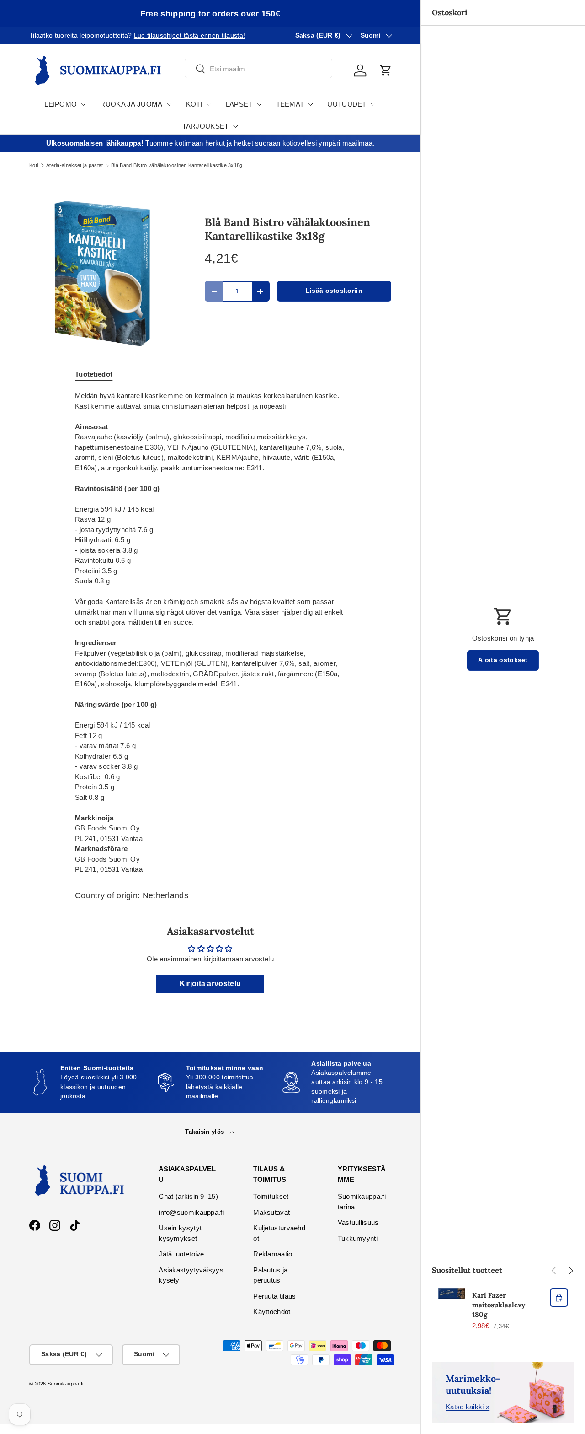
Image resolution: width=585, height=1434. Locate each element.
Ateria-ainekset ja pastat (74, 165)
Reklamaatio (272, 1254)
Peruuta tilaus (274, 1296)
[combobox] (258, 68)
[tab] (93, 374)
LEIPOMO (60, 104)
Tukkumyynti (358, 1238)
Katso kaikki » (467, 1407)
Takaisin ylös (205, 1131)
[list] (102, 273)
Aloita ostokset (503, 660)
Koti (33, 165)
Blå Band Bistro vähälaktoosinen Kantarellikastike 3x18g (177, 165)
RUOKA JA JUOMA (131, 104)
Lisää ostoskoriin (334, 290)
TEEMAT (290, 104)
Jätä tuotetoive (181, 1254)
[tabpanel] (210, 633)
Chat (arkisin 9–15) (188, 1196)
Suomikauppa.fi (65, 1383)
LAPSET (239, 104)
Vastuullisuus (358, 1222)
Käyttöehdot (271, 1311)
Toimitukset (270, 1196)
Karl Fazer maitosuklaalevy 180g (498, 1305)
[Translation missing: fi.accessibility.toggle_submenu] (83, 104)
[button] (386, 70)
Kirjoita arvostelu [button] (210, 983)
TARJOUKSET (205, 126)
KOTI (194, 104)
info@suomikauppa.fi (191, 1212)
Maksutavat (271, 1212)
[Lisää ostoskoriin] (559, 1297)
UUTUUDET (346, 104)
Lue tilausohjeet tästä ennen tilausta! (189, 35)
